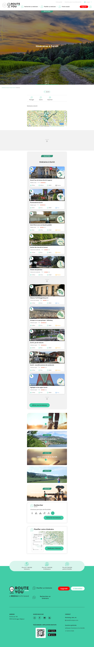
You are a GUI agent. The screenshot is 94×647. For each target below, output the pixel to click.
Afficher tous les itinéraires (39, 405)
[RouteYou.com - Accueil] (13, 5)
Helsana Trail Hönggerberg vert (39, 298)
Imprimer (50, 99)
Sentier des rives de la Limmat (39, 247)
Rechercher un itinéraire (45, 597)
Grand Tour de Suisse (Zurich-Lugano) (41, 180)
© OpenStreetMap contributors (61, 126)
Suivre (41, 99)
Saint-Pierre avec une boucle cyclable (41, 225)
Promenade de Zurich (36, 202)
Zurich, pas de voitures (36, 342)
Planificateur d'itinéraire (54, 548)
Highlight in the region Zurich (38, 387)
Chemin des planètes (36, 269)
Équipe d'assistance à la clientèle (75, 628)
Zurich (14, 87)
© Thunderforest (52, 126)
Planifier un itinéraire (44, 588)
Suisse (7, 87)
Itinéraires (4, 87)
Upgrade (84, 7)
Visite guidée (59, 2)
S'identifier (77, 588)
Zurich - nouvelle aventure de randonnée (42, 365)
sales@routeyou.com (72, 620)
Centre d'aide (70, 631)
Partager (31, 99)
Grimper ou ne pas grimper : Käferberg (41, 320)
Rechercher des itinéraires (53, 518)
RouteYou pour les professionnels (73, 2)
